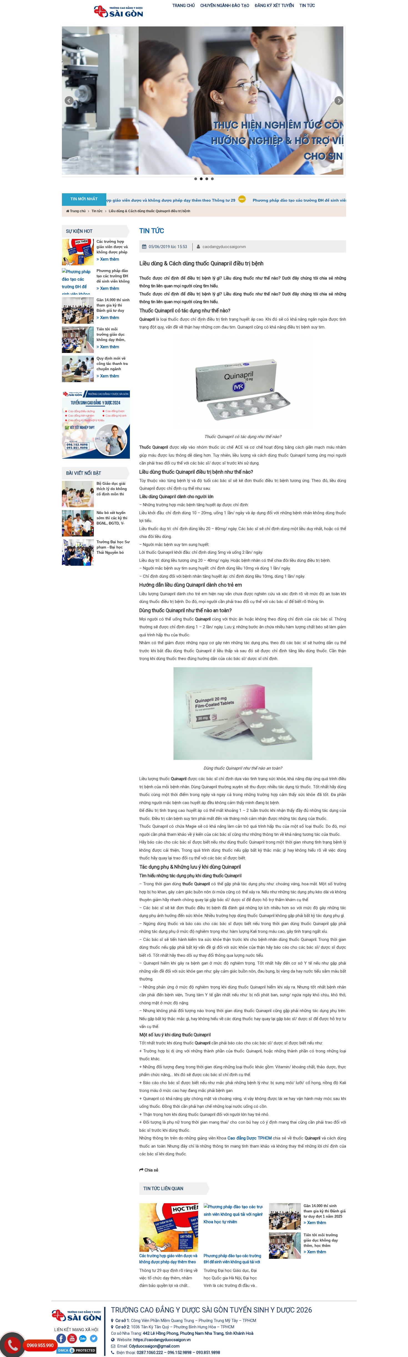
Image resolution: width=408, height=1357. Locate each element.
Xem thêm (109, 259)
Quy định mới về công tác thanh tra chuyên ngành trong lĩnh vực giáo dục (113, 369)
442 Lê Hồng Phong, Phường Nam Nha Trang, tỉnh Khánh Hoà (198, 1333)
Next (338, 100)
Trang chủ (77, 211)
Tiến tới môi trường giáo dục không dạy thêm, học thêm (321, 1240)
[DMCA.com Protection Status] (76, 1353)
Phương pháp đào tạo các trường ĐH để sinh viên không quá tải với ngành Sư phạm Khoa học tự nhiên (302, 200)
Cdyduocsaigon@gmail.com (154, 1346)
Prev (69, 100)
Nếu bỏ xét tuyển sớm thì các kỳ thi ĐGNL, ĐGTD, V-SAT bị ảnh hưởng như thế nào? (112, 523)
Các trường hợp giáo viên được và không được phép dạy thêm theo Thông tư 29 (109, 200)
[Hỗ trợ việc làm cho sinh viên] (202, 100)
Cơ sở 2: (123, 1326)
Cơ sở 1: (123, 1320)
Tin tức (97, 211)
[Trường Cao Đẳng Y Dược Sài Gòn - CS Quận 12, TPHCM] (113, 1320)
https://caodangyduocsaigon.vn (162, 1339)
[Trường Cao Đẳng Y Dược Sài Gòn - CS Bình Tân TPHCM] (113, 1326)
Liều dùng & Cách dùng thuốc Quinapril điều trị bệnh (149, 211)
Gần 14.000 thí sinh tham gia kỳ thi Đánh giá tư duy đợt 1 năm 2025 (325, 1211)
